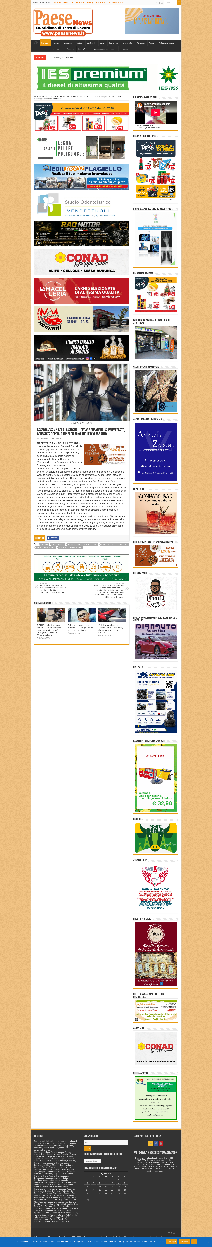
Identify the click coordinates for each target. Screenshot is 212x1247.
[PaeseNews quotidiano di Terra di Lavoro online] (63, 21)
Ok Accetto (184, 1242)
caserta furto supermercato (114, 544)
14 (112, 1186)
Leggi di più (171, 1242)
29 (119, 1193)
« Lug (86, 1200)
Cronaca (44, 43)
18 (93, 1190)
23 (125, 1190)
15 (119, 1186)
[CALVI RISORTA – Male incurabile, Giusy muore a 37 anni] (47, 56)
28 (112, 1193)
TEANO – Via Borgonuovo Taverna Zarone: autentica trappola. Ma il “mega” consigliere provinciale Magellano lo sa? (49, 630)
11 (93, 1186)
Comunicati (57, 49)
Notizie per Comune (167, 43)
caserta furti (58, 544)
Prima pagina (36, 43)
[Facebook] (159, 2)
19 (100, 1190)
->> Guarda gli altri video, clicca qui (149, 127)
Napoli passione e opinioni (104, 49)
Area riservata (115, 2)
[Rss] (157, 2)
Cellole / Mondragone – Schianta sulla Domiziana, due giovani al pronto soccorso (110, 629)
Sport (102, 43)
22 (119, 1190)
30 (125, 1193)
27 (106, 1193)
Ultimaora (140, 43)
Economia (67, 43)
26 (100, 1193)
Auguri (151, 43)
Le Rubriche (125, 49)
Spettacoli (91, 43)
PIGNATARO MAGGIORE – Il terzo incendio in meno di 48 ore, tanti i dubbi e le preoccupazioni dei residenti (53, 588)
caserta (44, 544)
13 (106, 1186)
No (194, 1242)
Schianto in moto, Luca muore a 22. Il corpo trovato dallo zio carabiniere (80, 627)
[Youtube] (162, 2)
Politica (56, 43)
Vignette (70, 49)
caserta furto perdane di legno (82, 544)
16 (125, 1186)
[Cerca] (179, 2)
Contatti (100, 2)
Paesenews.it (39, 1141)
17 (87, 1190)
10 (87, 1186)
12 (100, 1186)
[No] (208, 1242)
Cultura (79, 43)
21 (112, 1190)
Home (57, 2)
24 (87, 1193)
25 (93, 1193)
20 (106, 1190)
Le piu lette (127, 43)
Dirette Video (83, 49)
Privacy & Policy (84, 2)
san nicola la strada (46, 547)
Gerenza (68, 2)
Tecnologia (113, 43)
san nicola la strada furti (70, 547)
